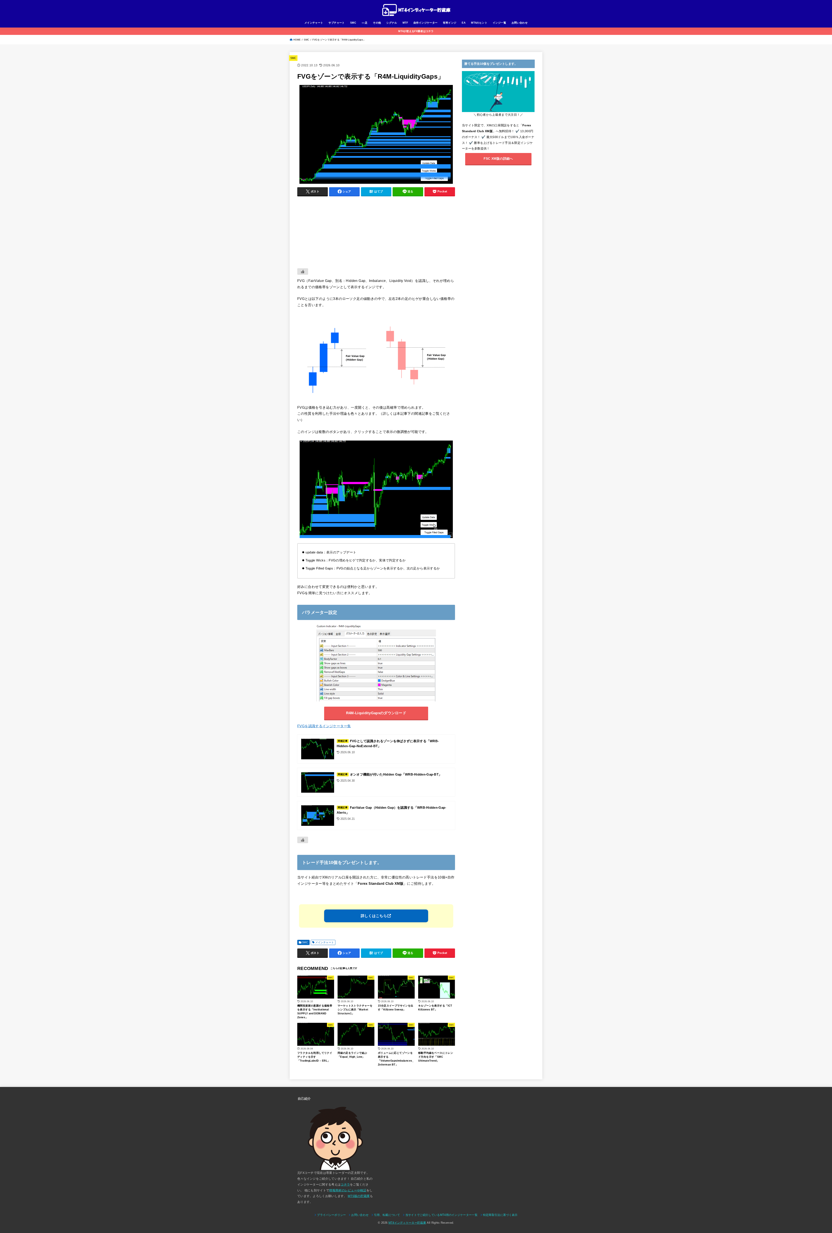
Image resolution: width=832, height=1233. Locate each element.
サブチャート (336, 22)
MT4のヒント (479, 22)
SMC (353, 22)
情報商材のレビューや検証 (347, 1190)
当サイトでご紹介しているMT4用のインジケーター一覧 (441, 1215)
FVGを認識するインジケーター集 (324, 726)
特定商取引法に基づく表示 (500, 1215)
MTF (405, 22)
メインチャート (313, 22)
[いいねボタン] (302, 271)
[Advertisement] (376, 230)
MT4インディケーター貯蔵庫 (407, 1222)
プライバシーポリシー (331, 1215)
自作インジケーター (425, 22)
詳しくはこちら (374, 916)
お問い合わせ (520, 22)
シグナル (391, 22)
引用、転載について (387, 1215)
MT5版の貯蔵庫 (359, 1196)
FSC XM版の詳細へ (498, 158)
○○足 (364, 22)
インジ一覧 (499, 22)
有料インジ (449, 22)
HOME (297, 39)
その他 (377, 22)
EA (464, 22)
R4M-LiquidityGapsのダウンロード (376, 713)
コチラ (345, 1184)
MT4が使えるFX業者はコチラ (416, 31)
